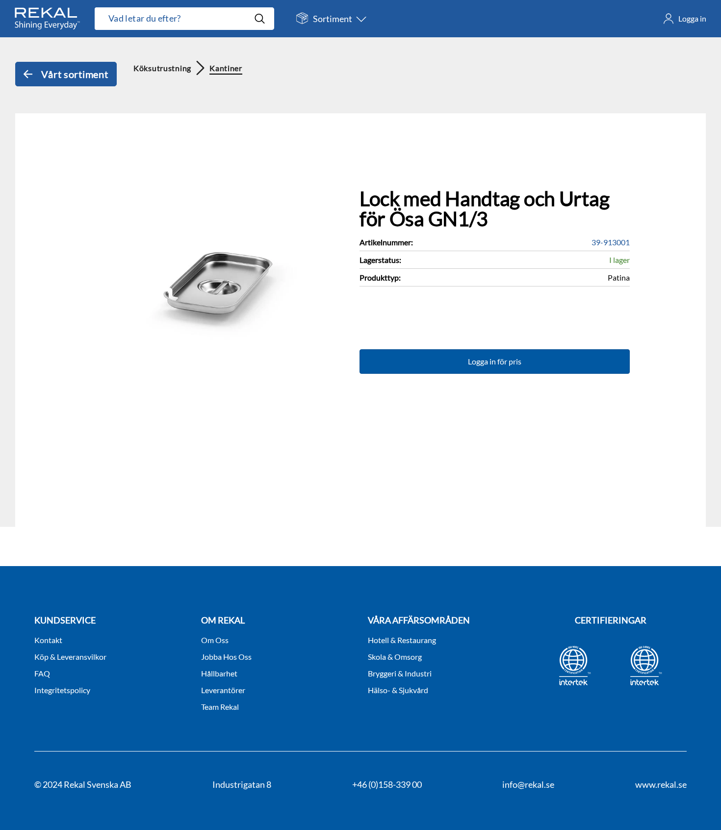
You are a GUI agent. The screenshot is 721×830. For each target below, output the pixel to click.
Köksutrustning (162, 68)
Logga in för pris (494, 361)
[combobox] (174, 18)
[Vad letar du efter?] (184, 18)
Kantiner (225, 68)
